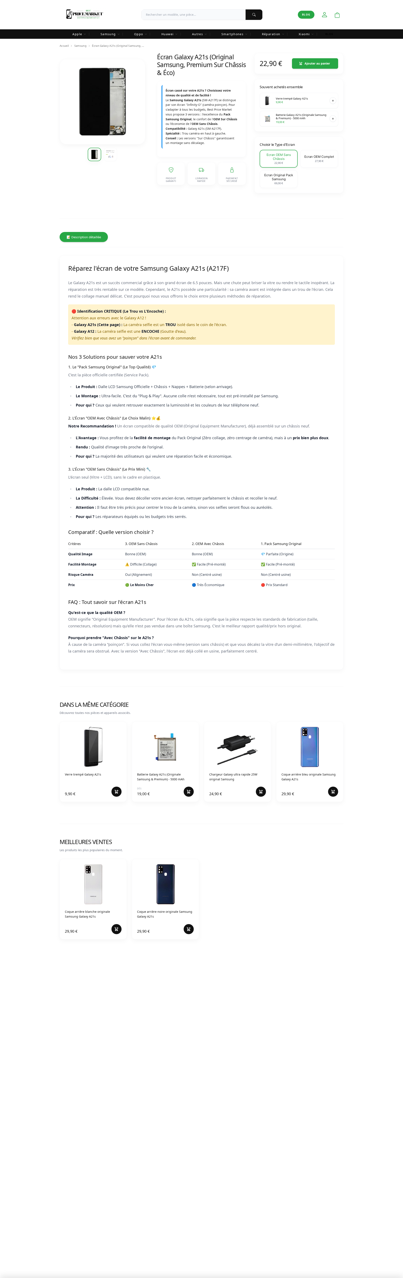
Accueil (64, 46)
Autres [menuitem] (197, 34)
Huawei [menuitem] (167, 34)
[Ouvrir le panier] (337, 15)
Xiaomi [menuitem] (304, 34)
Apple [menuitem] (77, 34)
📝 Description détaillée (84, 237)
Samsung (80, 46)
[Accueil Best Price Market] (84, 14)
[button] (279, 159)
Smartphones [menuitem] (232, 34)
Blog (306, 14)
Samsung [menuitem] (108, 34)
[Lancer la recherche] (254, 14)
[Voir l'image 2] (110, 154)
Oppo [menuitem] (138, 34)
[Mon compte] (324, 14)
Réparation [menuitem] (271, 34)
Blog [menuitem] (329, 34)
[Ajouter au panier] (333, 100)
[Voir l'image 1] (94, 154)
